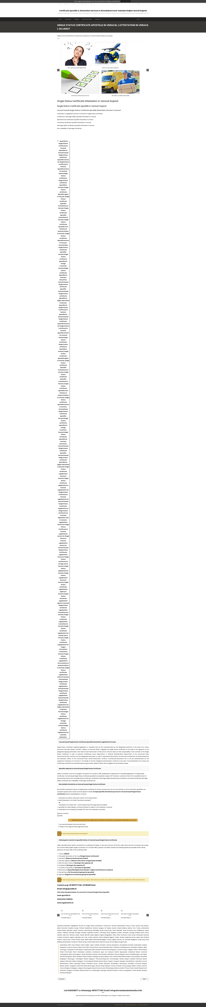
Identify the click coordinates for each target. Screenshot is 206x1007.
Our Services (66, 3)
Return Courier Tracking (120, 96)
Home (59, 3)
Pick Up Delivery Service (110, 68)
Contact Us (92, 3)
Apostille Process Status (80, 96)
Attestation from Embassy (130, 1004)
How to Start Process (82, 3)
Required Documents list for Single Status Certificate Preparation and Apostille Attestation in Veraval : (104, 820)
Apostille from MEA (119, 1004)
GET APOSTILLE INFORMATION (77, 68)
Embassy (74, 3)
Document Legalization (143, 1004)
